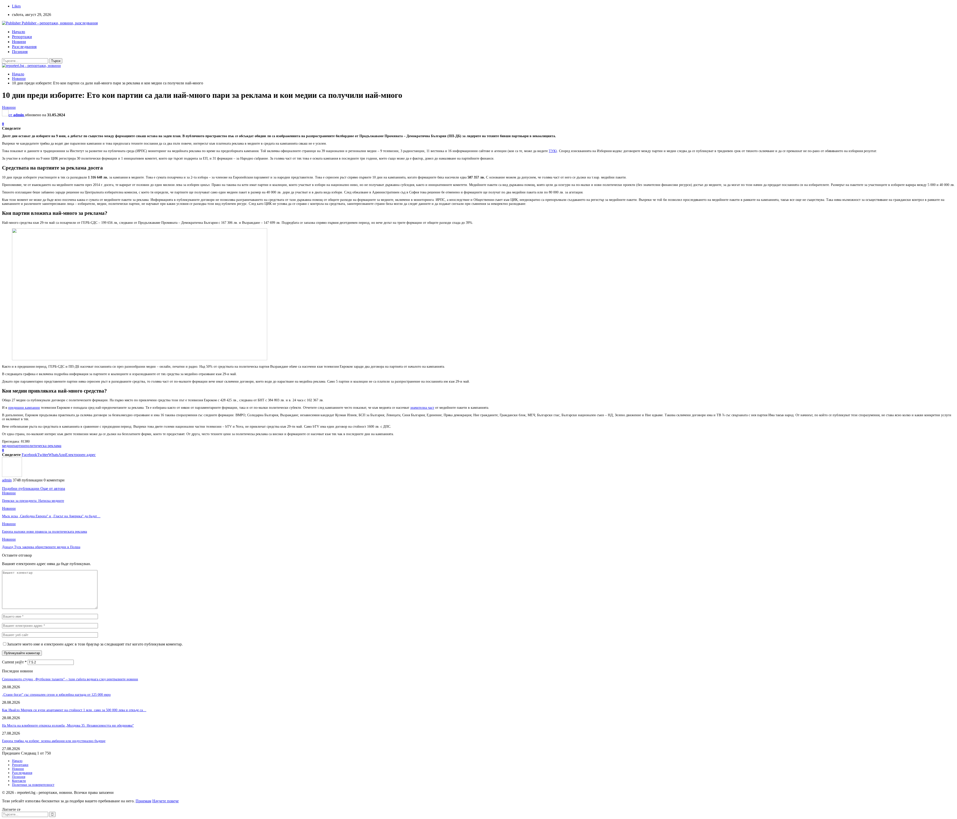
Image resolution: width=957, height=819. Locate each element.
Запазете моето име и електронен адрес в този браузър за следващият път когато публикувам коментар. (95, 644)
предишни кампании (24, 408)
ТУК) (553, 151)
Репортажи (22, 36)
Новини (19, 41)
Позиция (20, 51)
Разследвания (24, 46)
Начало (18, 31)
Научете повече (165, 801)
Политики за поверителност (33, 785)
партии (19, 446)
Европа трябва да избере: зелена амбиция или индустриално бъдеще (53, 741)
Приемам (143, 801)
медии (7, 446)
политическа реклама (43, 446)
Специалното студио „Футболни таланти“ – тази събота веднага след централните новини (70, 679)
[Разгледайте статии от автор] (12, 475)
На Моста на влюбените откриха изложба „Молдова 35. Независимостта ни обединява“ (68, 725)
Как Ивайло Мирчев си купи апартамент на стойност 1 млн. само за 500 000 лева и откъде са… (74, 710)
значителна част (422, 408)
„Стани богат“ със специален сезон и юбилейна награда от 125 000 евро (56, 695)
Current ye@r (14, 662)
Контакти (19, 781)
